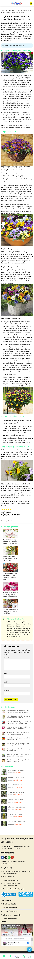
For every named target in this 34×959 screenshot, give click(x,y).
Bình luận (7, 658)
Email (6, 682)
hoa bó (6, 450)
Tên (5, 673)
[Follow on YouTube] (12, 857)
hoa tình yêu (8, 493)
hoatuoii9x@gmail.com (14, 636)
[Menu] (2, 3)
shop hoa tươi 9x (24, 501)
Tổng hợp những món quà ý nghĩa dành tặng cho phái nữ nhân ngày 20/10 (19, 727)
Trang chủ (4, 10)
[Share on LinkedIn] (18, 514)
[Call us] (9, 857)
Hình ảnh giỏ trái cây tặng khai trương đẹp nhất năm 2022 (18, 760)
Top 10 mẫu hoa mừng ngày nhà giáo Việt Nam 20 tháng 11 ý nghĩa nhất (18, 711)
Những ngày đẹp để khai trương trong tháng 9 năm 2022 (18, 749)
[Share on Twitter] (9, 514)
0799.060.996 (15, 634)
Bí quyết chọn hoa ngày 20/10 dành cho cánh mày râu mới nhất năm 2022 (19, 722)
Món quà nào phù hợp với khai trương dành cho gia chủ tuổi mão (18, 716)
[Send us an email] (5, 857)
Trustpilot (21, 889)
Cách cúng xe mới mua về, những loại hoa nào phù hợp (18, 738)
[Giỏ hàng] (31, 3)
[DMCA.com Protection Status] (25, 894)
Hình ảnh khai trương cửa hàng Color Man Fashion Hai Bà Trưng (18, 733)
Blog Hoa (11, 10)
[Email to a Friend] (12, 514)
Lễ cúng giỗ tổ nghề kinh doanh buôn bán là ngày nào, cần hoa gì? (18, 744)
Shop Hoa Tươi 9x (14, 880)
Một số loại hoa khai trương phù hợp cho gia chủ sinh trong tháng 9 (19, 755)
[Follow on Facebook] (2, 857)
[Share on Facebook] (5, 514)
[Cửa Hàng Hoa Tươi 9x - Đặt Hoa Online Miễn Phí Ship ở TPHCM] (17, 3)
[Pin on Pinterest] (15, 514)
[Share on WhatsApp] (2, 514)
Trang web (7, 690)
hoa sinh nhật (20, 490)
